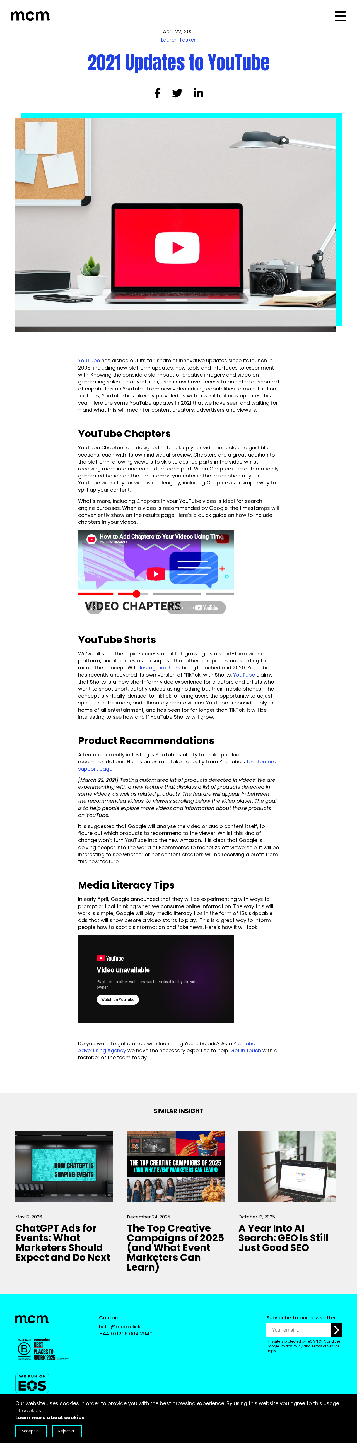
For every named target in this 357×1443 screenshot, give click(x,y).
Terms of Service (325, 1346)
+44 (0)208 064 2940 (126, 1333)
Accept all (30, 1431)
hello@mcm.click (120, 1326)
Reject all (67, 1431)
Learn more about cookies (50, 1417)
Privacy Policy (291, 1346)
